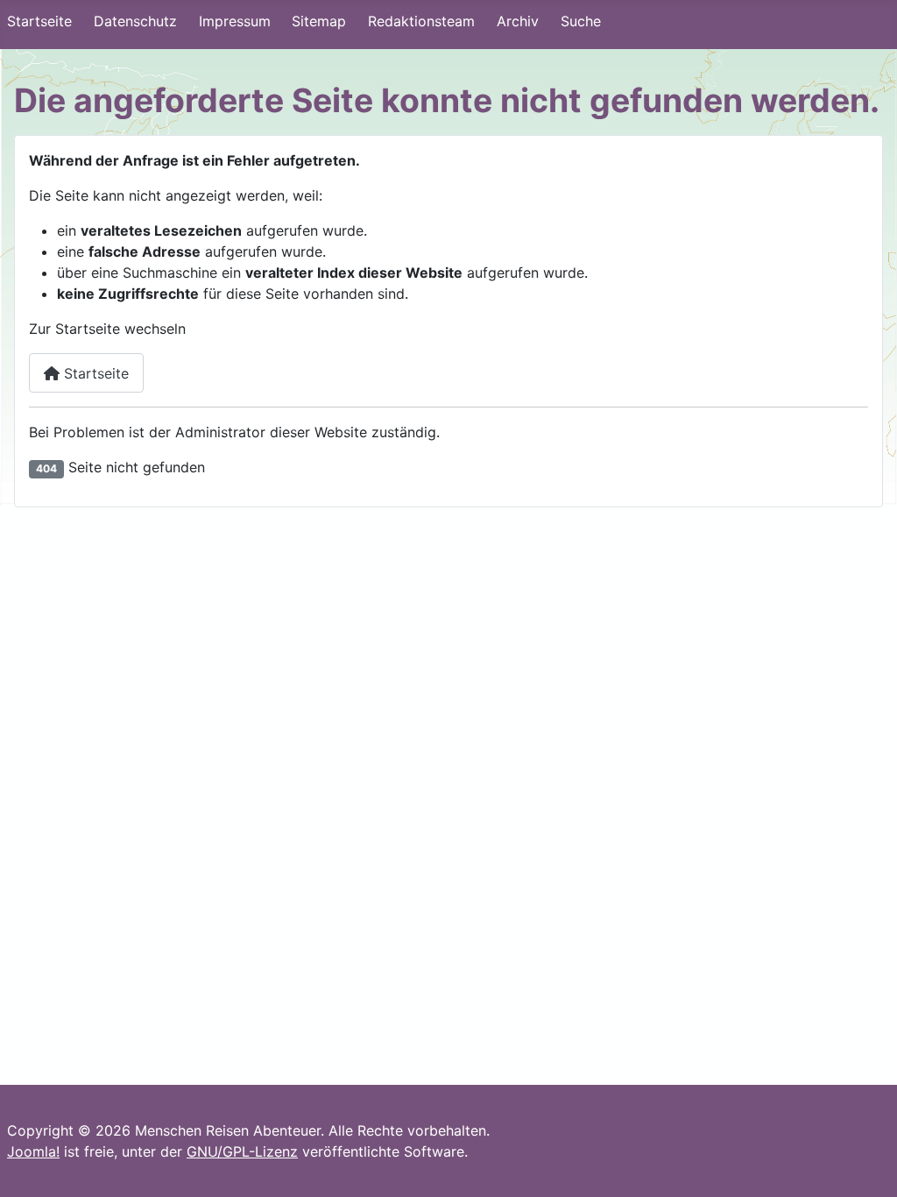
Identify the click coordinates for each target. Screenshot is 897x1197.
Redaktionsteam (421, 21)
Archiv (518, 21)
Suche (581, 21)
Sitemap (319, 21)
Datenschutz (135, 21)
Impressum (235, 21)
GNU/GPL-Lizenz (242, 1151)
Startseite (39, 21)
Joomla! (33, 1151)
